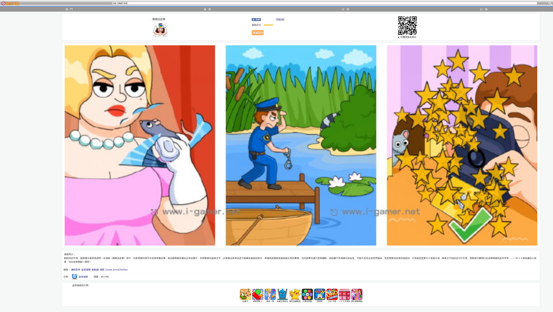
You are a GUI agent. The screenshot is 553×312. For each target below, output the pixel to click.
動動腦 (95, 269)
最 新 (207, 9)
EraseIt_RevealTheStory (117, 269)
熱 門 (69, 9)
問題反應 (280, 19)
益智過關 (86, 269)
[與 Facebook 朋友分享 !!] (256, 19)
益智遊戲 (83, 276)
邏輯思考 (75, 269)
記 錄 (483, 9)
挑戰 (102, 269)
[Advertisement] (24, 57)
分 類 (345, 9)
